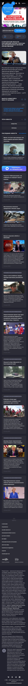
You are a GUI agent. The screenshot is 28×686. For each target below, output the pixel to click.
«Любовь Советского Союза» (18, 605)
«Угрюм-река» (13, 606)
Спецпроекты (5, 526)
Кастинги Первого (6, 535)
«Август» (9, 605)
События (4, 550)
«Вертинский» (16, 608)
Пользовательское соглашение (9, 541)
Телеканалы (19, 646)
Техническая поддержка (7, 547)
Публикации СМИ (6, 553)
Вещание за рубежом (19, 562)
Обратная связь (5, 544)
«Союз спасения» (6, 606)
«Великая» (9, 608)
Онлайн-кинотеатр (6, 529)
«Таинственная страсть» (7, 609)
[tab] (8, 30)
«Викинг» (20, 606)
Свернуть (14, 520)
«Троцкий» (4, 608)
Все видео (4, 538)
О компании (4, 523)
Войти (23, 3)
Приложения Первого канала (8, 532)
